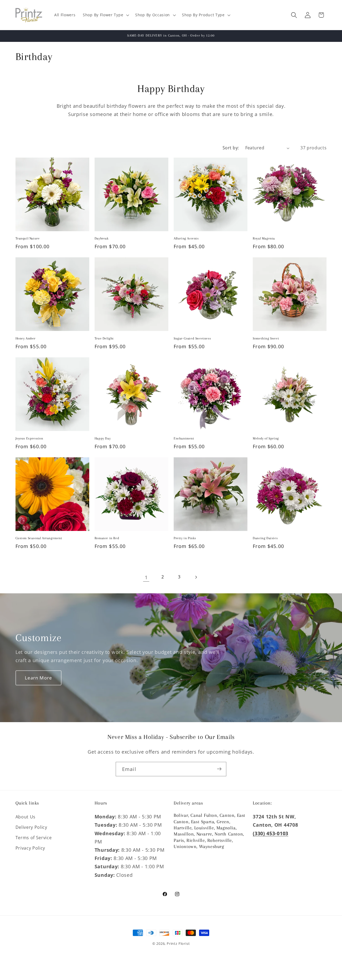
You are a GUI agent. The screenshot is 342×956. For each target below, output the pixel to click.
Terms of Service (33, 838)
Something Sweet (266, 338)
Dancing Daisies (265, 538)
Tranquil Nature (27, 238)
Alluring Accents (186, 238)
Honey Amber (25, 338)
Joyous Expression (29, 438)
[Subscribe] (219, 769)
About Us (25, 817)
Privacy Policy (30, 848)
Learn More (38, 677)
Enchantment (184, 438)
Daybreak (102, 238)
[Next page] (196, 577)
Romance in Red (107, 538)
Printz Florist (178, 943)
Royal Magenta (264, 238)
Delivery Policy (31, 827)
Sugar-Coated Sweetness (192, 338)
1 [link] (146, 577)
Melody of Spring (266, 438)
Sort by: (231, 148)
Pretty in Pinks (185, 538)
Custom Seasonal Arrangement (38, 538)
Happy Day (103, 438)
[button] (105, 15)
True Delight (104, 338)
